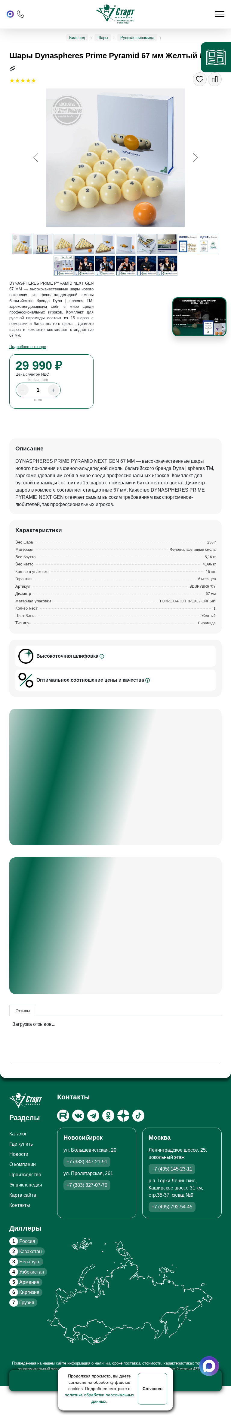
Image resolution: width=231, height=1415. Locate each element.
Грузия (23, 1302)
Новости (18, 1154)
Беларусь (26, 1261)
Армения (25, 1282)
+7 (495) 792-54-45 (172, 1206)
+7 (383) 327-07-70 (86, 1185)
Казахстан (27, 1251)
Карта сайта (22, 1195)
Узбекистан (28, 1271)
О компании (22, 1164)
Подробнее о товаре (27, 346)
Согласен (152, 1388)
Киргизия (25, 1292)
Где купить (21, 1144)
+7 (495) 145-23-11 (172, 1168)
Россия (23, 1241)
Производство (25, 1174)
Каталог (18, 1133)
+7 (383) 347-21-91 (86, 1161)
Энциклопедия (25, 1184)
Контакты (19, 1205)
